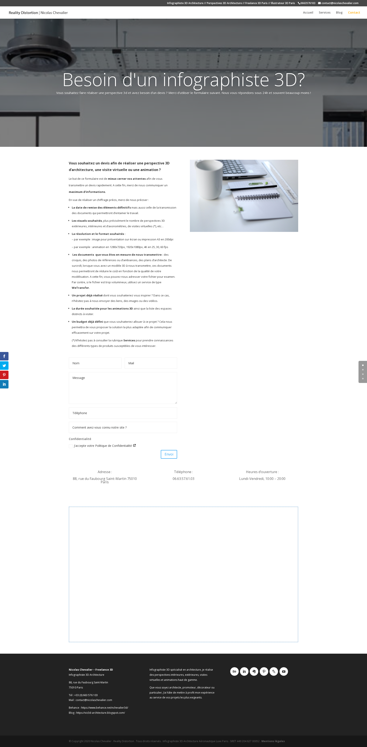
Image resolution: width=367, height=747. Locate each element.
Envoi (169, 454)
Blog (339, 12)
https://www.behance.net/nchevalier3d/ (104, 707)
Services (324, 12)
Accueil (308, 12)
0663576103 (308, 3)
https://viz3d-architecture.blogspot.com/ (100, 713)
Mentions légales (273, 741)
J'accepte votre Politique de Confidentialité (103, 446)
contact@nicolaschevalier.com (340, 3)
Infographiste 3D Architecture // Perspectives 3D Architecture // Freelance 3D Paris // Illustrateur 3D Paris (231, 3)
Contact (354, 12)
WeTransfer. (81, 288)
